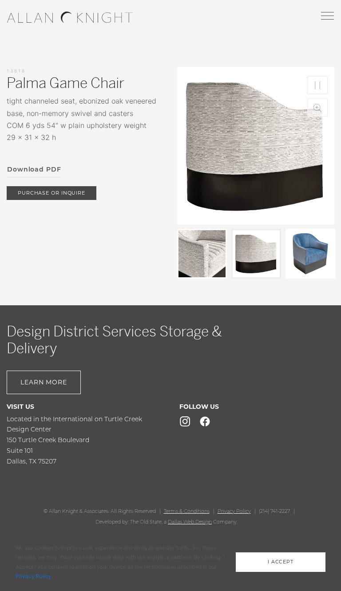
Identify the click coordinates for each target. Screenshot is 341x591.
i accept (280, 562)
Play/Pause (317, 85)
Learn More (43, 382)
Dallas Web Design (190, 522)
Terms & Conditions (187, 511)
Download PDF (34, 169)
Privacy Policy (234, 511)
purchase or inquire (51, 193)
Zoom (317, 108)
